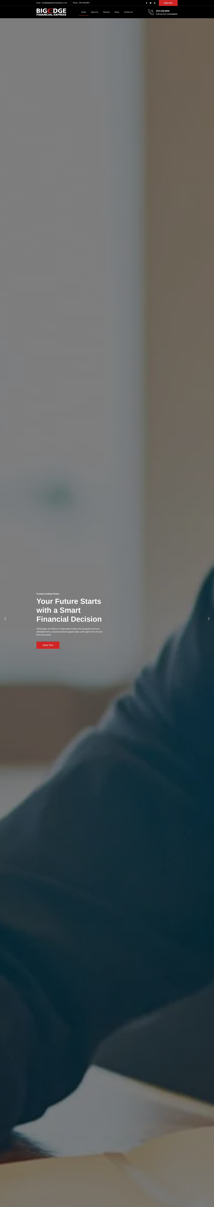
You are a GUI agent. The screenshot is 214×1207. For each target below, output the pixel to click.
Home (83, 12)
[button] (5, 618)
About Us (94, 12)
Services (106, 12)
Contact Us (128, 12)
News (117, 12)
